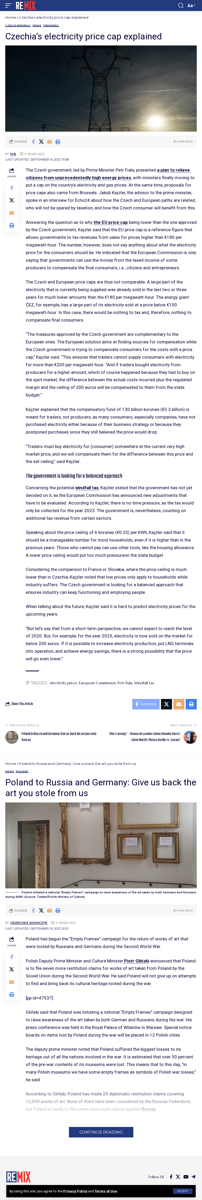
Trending (51, 25)
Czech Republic (18, 25)
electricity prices (63, 683)
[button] (183, 1191)
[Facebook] (171, 1177)
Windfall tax (144, 683)
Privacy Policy (75, 1191)
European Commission (97, 683)
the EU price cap (111, 222)
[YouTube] (186, 1177)
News (37, 25)
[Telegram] (193, 1177)
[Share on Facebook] (33, 141)
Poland (22, 771)
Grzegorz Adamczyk (28, 923)
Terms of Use (106, 1191)
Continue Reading (101, 1132)
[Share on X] (41, 141)
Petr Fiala (125, 683)
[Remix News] (25, 5)
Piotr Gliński (136, 961)
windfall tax (87, 487)
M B (13, 154)
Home (10, 17)
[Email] (49, 141)
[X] (177, 1177)
